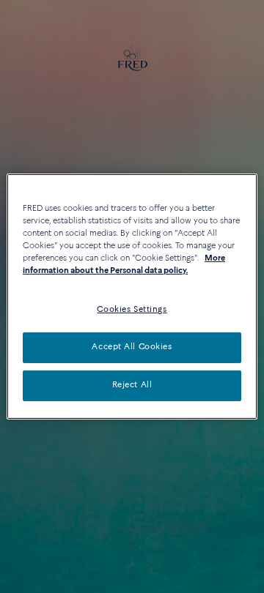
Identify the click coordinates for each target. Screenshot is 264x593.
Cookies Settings (131, 309)
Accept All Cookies (132, 347)
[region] (132, 296)
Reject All (132, 385)
